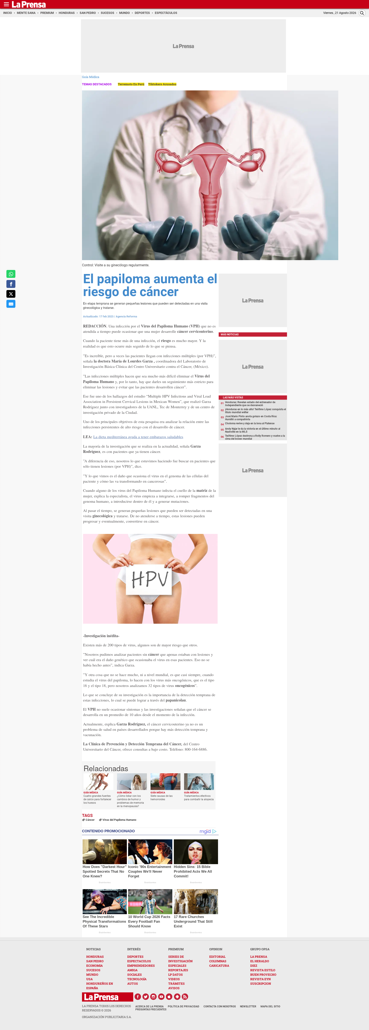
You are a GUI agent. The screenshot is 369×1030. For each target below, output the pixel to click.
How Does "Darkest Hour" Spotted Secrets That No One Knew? (105, 871)
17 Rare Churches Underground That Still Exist (193, 921)
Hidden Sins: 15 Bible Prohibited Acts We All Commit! (193, 871)
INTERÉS (134, 949)
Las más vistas (233, 397)
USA (89, 979)
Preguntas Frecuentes (150, 1009)
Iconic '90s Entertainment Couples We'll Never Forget (149, 871)
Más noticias (230, 334)
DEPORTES (135, 957)
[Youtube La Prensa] (161, 996)
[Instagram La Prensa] (153, 996)
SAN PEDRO (95, 961)
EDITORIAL (217, 957)
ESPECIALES (177, 966)
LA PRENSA (258, 957)
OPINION (215, 949)
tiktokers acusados (162, 84)
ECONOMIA (94, 966)
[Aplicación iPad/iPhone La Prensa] (169, 996)
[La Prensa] (101, 997)
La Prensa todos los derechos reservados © (106, 1008)
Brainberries (105, 882)
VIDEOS (174, 979)
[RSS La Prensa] (185, 996)
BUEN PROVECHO (263, 975)
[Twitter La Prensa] (145, 996)
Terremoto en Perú (131, 84)
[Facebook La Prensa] (137, 996)
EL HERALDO (259, 961)
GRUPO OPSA (259, 949)
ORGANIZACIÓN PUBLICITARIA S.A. (107, 1017)
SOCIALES (134, 975)
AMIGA (132, 970)
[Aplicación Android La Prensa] (177, 996)
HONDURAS (95, 957)
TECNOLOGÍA (136, 979)
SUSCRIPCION (260, 983)
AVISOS (174, 988)
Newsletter (248, 1006)
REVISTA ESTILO (262, 970)
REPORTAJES (178, 970)
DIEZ (253, 966)
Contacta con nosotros (220, 1006)
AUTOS (132, 983)
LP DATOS (175, 975)
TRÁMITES (176, 983)
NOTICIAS (93, 949)
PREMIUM (176, 949)
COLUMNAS (217, 961)
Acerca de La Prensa (149, 1006)
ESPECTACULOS (139, 961)
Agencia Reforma (126, 316)
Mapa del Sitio (270, 1006)
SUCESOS (93, 970)
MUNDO (92, 975)
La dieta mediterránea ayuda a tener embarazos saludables (138, 436)
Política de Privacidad (183, 1006)
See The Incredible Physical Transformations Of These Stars (104, 921)
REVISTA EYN (260, 979)
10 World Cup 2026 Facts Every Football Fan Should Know (149, 921)
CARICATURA (219, 966)
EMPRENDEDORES (141, 966)
